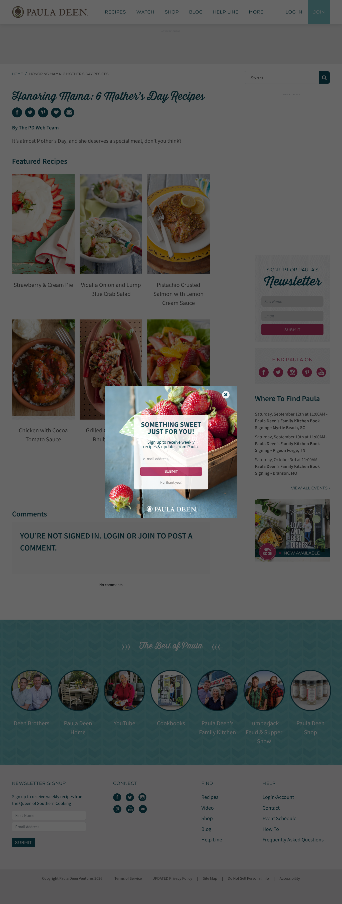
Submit (171, 471)
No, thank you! (171, 482)
